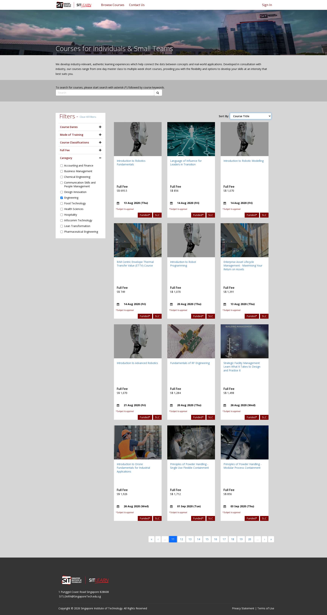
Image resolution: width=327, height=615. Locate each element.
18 (232, 539)
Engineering (71, 197)
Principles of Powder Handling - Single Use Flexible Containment (189, 466)
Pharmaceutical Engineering (81, 231)
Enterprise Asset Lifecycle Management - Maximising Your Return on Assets (242, 265)
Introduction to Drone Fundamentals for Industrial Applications (133, 467)
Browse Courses (112, 5)
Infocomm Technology (78, 220)
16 (215, 539)
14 (198, 539)
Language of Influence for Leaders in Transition (186, 162)
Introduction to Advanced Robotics (137, 363)
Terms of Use (265, 608)
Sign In (267, 5)
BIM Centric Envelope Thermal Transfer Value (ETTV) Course (135, 263)
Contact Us (137, 5)
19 (241, 539)
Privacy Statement (243, 608)
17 (224, 539)
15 (207, 539)
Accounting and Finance (78, 165)
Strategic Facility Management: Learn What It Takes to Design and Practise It (241, 366)
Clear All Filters (88, 117)
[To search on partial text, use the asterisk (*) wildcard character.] (158, 92)
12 (181, 539)
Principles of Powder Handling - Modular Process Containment (242, 466)
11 (172, 539)
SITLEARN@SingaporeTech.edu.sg (80, 596)
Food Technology (75, 203)
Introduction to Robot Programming (183, 263)
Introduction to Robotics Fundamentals (131, 162)
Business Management (78, 171)
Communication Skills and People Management (80, 184)
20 (249, 539)
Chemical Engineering (77, 177)
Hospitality (70, 214)
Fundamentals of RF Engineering (190, 363)
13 (190, 539)
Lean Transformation (77, 226)
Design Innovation (75, 192)
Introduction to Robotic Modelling (243, 161)
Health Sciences (73, 209)
